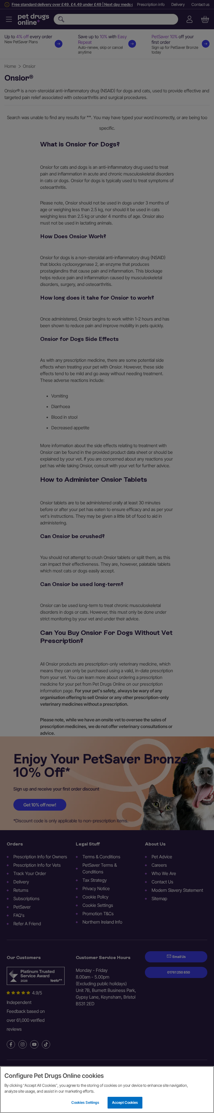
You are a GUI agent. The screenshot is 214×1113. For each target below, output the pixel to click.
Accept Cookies (125, 1102)
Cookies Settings (85, 1102)
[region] (107, 1089)
